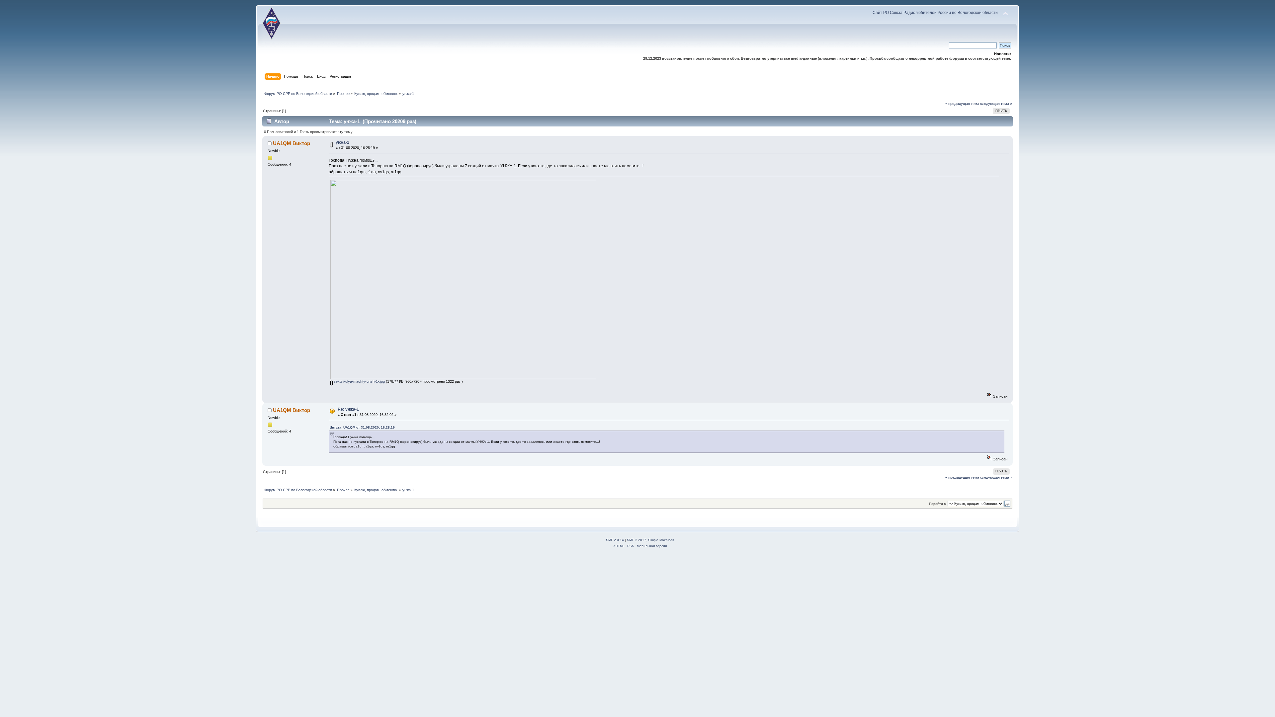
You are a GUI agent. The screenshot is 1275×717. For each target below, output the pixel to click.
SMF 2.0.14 (615, 540)
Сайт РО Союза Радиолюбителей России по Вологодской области (935, 12)
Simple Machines (661, 540)
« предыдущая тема (962, 104)
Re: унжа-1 (348, 409)
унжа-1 (342, 142)
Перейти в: (938, 504)
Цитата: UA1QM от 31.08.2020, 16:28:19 (362, 427)
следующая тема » (996, 104)
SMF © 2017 (636, 540)
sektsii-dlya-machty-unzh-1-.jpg (359, 381)
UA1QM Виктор (291, 143)
